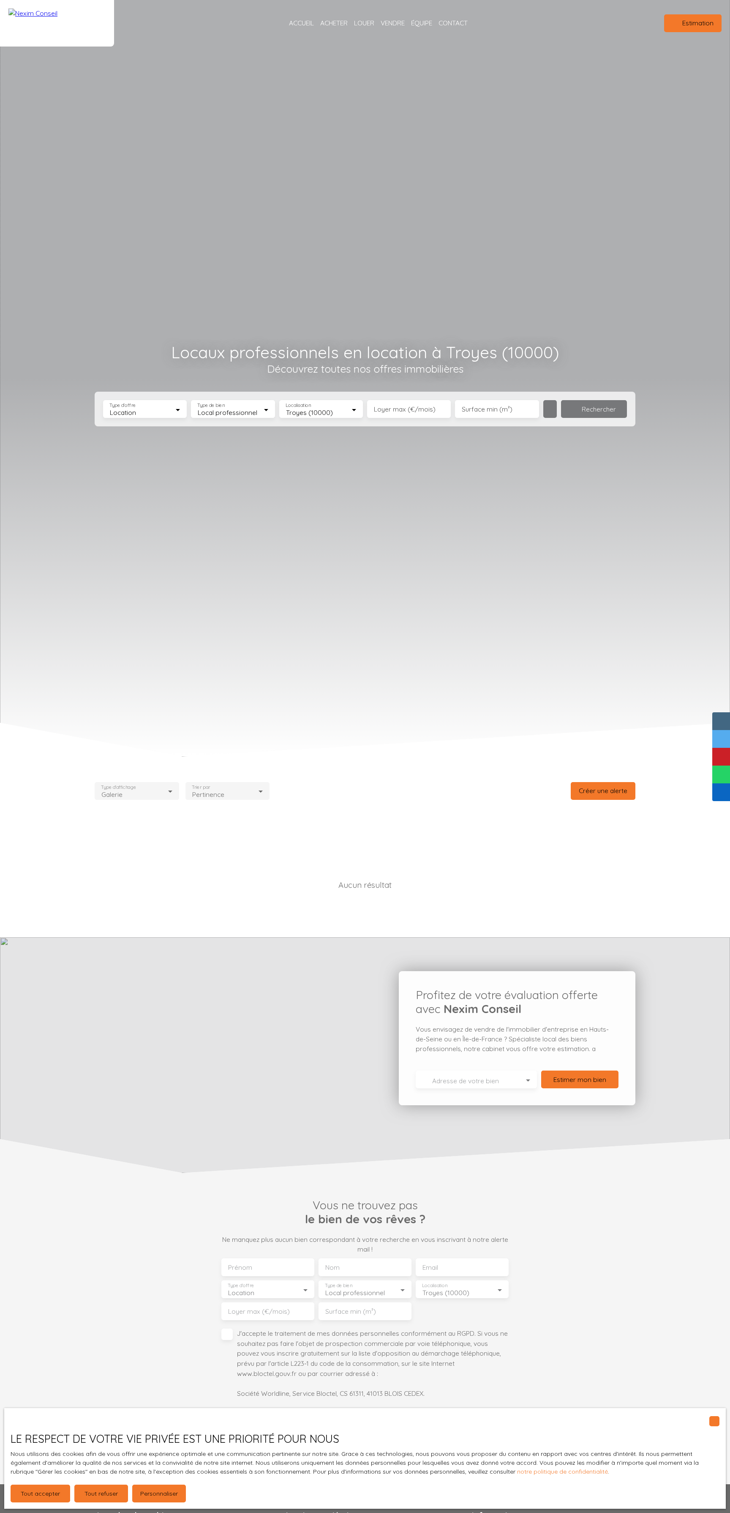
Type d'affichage (118, 787)
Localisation (298, 405)
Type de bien (211, 405)
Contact (453, 23)
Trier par (201, 787)
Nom (332, 1267)
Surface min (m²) (487, 409)
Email (430, 1267)
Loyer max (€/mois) (405, 409)
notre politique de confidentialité (562, 1471)
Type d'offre (122, 405)
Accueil (301, 23)
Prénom (240, 1267)
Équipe (421, 23)
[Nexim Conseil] (57, 23)
